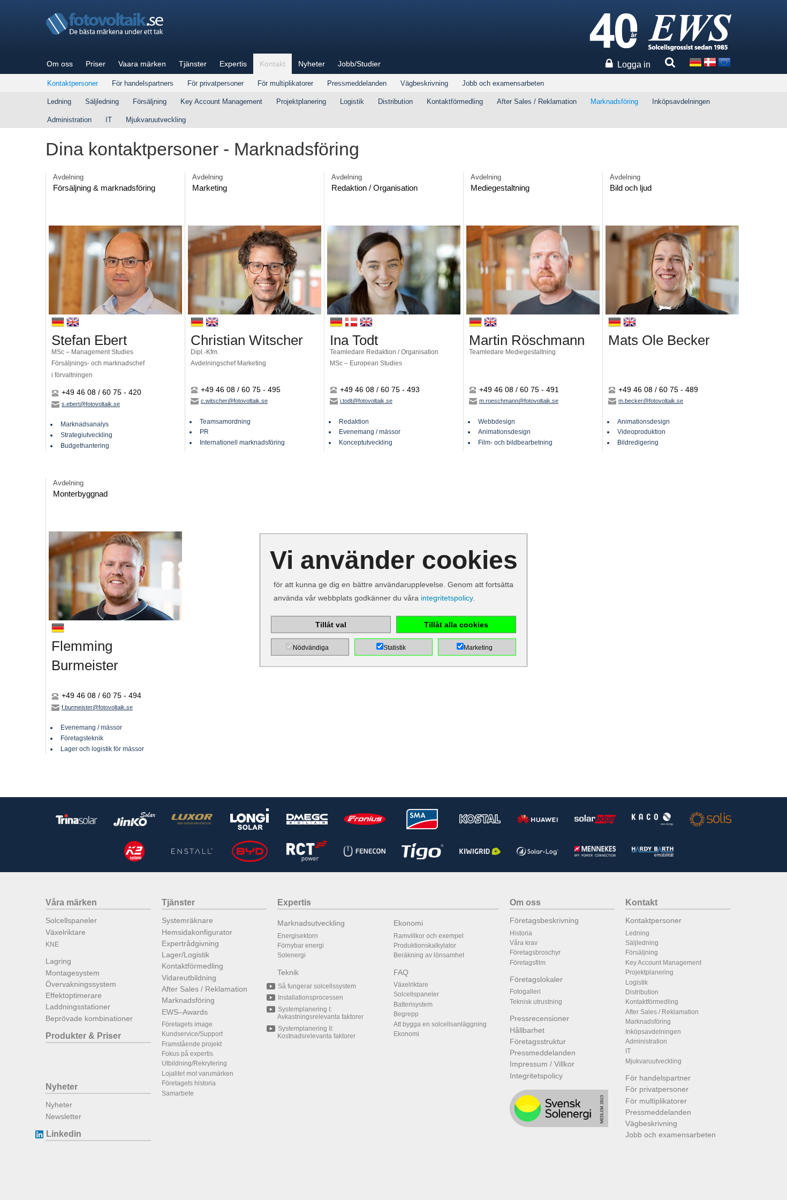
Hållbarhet (527, 1030)
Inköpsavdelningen (681, 102)
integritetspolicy (447, 598)
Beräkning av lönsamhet (429, 955)
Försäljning (150, 102)
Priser (95, 63)
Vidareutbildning (189, 977)
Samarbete (178, 1093)
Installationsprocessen (310, 997)
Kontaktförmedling (455, 102)
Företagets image (187, 1024)
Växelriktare (66, 932)
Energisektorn (297, 936)
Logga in (633, 64)
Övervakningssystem (81, 984)
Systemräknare (187, 920)
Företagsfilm (528, 962)
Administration (69, 120)
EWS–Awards (185, 1012)
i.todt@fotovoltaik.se (366, 401)
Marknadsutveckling (311, 923)
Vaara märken (142, 63)
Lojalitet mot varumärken (197, 1073)
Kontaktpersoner (72, 83)
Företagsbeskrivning (544, 920)
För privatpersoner (215, 83)
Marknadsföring (614, 102)
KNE (52, 944)
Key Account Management (221, 102)
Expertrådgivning (190, 943)
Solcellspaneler (71, 920)
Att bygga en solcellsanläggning (440, 1024)
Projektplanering (301, 102)
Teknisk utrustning (536, 1002)
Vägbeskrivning (424, 83)
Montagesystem (73, 973)
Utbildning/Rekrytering (194, 1063)
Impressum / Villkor (542, 1064)
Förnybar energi (300, 945)
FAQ (401, 972)
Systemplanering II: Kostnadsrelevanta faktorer (316, 1032)
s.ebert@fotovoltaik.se (91, 404)
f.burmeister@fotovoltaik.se (97, 707)
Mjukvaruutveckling (156, 120)
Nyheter (311, 63)
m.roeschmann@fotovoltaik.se (518, 401)
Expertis (233, 63)
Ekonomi (408, 923)
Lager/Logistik (185, 954)
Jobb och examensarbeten (503, 83)
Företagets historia (189, 1083)
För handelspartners (142, 83)
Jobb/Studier (359, 63)
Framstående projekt (192, 1044)
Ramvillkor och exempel (429, 936)
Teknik (288, 972)
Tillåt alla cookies (456, 624)
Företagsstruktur (538, 1041)
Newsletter (63, 1116)
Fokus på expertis (187, 1054)
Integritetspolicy (536, 1075)
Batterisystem (413, 1004)
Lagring (58, 961)
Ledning (59, 102)
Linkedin (63, 1133)
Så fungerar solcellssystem (317, 986)
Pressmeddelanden (357, 83)
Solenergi (291, 955)
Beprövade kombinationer (89, 1018)
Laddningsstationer (78, 1006)
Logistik (352, 102)
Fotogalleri (525, 991)
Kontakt (272, 63)
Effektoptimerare (74, 995)
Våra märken (71, 902)
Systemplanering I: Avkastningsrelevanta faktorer (320, 1013)
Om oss (60, 63)
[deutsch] (695, 61)
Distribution (395, 102)
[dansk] (709, 61)
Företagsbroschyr (535, 952)
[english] (724, 61)
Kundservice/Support (192, 1034)
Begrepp (406, 1014)
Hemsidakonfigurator (197, 932)
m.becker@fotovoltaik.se (650, 401)
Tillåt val (330, 624)
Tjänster (193, 63)
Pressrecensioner (539, 1018)
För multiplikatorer (285, 83)
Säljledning (102, 102)
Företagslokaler (536, 979)
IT (108, 120)
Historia (521, 933)
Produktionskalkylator (425, 945)
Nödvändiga (311, 647)
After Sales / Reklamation (537, 102)
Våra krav (524, 943)
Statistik (394, 647)
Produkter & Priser (83, 1035)
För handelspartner (658, 1078)
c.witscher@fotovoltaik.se (234, 401)
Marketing (478, 647)
